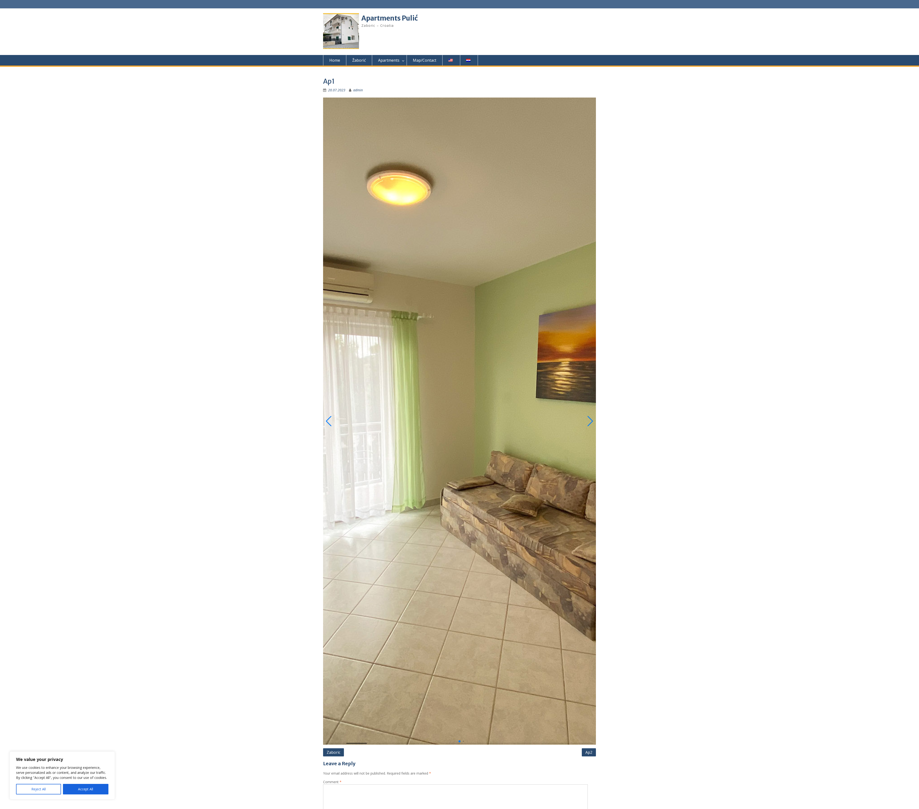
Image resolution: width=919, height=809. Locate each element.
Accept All (85, 789)
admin (358, 90)
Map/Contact (424, 60)
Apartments (388, 60)
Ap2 (588, 752)
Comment (332, 782)
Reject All (38, 789)
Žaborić (359, 60)
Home (334, 60)
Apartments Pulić (389, 18)
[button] (328, 421)
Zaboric (333, 752)
